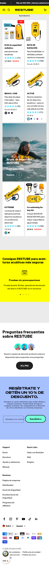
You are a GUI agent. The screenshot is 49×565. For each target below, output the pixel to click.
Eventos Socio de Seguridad (10, 496)
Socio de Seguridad (11, 490)
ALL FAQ (24, 365)
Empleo (30, 462)
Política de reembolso (11, 552)
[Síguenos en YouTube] (23, 519)
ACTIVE (30, 93)
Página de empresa (11, 480)
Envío (5, 452)
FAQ (29, 457)
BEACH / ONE (11, 93)
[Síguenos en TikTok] (30, 519)
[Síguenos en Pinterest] (17, 519)
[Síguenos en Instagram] (10, 519)
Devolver (7, 457)
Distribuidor (8, 485)
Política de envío (29, 555)
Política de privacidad (31, 552)
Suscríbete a (35, 419)
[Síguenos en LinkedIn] (36, 519)
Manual (6, 466)
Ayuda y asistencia (11, 462)
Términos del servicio (11, 555)
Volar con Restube (35, 452)
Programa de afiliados (8, 504)
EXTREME (9, 207)
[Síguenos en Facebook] (4, 519)
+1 (41, 119)
